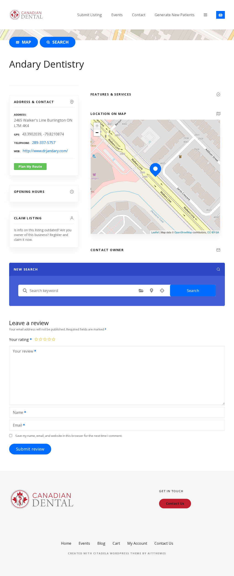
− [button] (97, 132)
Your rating (19, 339)
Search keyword (24, 290)
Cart (116, 543)
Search (193, 290)
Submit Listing (89, 14)
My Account (137, 543)
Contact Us (163, 543)
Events (117, 14)
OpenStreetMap (183, 232)
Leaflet (155, 232)
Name (16, 413)
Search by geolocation (162, 290)
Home (66, 543)
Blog (101, 543)
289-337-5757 (43, 142)
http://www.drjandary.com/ (45, 150)
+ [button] (97, 126)
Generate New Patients (174, 14)
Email (16, 426)
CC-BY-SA (213, 232)
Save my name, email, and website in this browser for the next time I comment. (68, 436)
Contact (138, 14)
